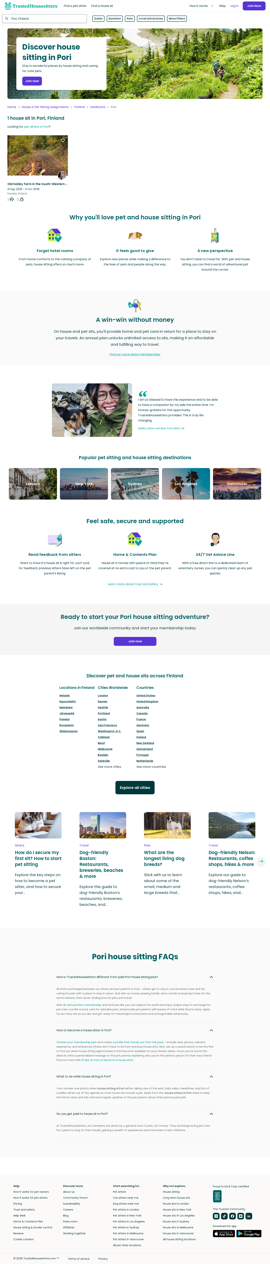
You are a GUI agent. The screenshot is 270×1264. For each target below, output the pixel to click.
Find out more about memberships (134, 354)
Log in (234, 6)
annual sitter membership (84, 1005)
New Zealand (145, 743)
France (141, 719)
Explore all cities (135, 787)
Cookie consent (23, 1239)
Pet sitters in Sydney (126, 1227)
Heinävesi (66, 707)
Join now (32, 81)
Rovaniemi (66, 725)
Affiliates (68, 1227)
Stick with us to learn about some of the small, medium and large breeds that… (163, 883)
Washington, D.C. (109, 731)
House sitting (171, 1192)
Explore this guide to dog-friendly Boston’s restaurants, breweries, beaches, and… (101, 895)
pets (147, 845)
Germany (142, 725)
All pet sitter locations (127, 1245)
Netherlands (144, 761)
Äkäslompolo (68, 731)
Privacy (103, 1259)
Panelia (64, 719)
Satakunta (97, 107)
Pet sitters (119, 1192)
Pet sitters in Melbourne (128, 1233)
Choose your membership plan (76, 1042)
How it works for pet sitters (30, 1198)
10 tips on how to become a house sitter (107, 1060)
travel (84, 845)
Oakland (103, 737)
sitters (19, 845)
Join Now (254, 6)
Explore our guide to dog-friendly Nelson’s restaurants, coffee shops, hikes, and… (229, 883)
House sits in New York (177, 1209)
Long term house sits (176, 1198)
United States (145, 695)
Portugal (142, 755)
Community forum (75, 1198)
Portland (104, 713)
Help (222, 6)
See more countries (151, 767)
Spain (140, 731)
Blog (65, 1215)
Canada (142, 713)
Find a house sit (102, 6)
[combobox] (44, 18)
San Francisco (107, 725)
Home (11, 107)
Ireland (141, 737)
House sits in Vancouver (178, 1233)
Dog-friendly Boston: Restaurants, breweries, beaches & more (101, 864)
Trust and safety (24, 1209)
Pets (130, 18)
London (103, 695)
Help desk (19, 1215)
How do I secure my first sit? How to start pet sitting (38, 858)
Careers (68, 1209)
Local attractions (151, 18)
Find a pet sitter (75, 6)
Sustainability (71, 1204)
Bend (101, 743)
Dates (98, 18)
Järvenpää (66, 713)
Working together (74, 1233)
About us (69, 1192)
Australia (142, 707)
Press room (70, 1221)
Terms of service (79, 1259)
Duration (115, 18)
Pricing (17, 1204)
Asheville (104, 761)
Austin (102, 719)
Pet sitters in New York (127, 1215)
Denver (102, 701)
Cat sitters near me (125, 1198)
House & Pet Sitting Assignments (45, 107)
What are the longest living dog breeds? (164, 858)
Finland (79, 107)
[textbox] (44, 18)
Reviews (18, 1233)
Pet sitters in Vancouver (128, 1239)
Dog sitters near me (126, 1204)
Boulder (103, 755)
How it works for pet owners (31, 1192)
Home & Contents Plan (28, 1221)
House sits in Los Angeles (179, 1215)
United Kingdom (147, 701)
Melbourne (105, 749)
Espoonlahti (67, 701)
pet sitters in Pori (36, 127)
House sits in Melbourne (178, 1227)
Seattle (103, 707)
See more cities (109, 767)
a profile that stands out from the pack (138, 1042)
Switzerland (144, 749)
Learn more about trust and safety (133, 584)
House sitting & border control (32, 1227)
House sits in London (176, 1204)
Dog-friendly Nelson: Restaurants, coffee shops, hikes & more (232, 858)
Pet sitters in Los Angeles (129, 1221)
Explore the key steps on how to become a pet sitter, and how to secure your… (38, 883)
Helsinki (64, 695)
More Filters (177, 18)
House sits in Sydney (176, 1221)
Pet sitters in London (126, 1209)
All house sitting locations (179, 1239)
